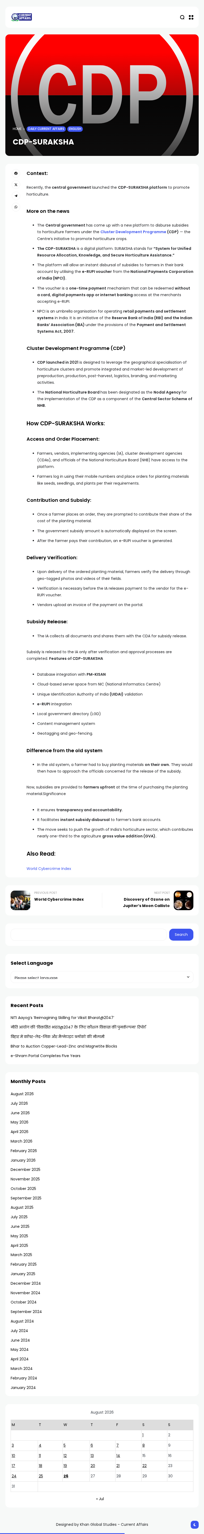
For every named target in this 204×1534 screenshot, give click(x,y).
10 (13, 1455)
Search (181, 934)
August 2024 (22, 1321)
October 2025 (23, 1188)
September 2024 (26, 1311)
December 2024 (26, 1283)
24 (14, 1476)
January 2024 (23, 1387)
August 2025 (22, 1207)
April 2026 (19, 1131)
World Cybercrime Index (49, 868)
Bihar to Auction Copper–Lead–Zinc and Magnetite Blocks (64, 1046)
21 (118, 1465)
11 (40, 1455)
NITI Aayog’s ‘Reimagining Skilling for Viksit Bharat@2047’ (62, 1017)
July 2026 (19, 1103)
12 (65, 1455)
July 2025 (19, 1217)
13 (92, 1455)
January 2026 (23, 1160)
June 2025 (20, 1226)
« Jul (100, 1498)
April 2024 (20, 1359)
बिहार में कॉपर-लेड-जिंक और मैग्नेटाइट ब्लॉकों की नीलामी (57, 1036)
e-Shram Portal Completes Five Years (45, 1055)
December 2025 (25, 1169)
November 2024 (25, 1293)
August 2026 (22, 1094)
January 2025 (23, 1273)
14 (118, 1455)
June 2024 (20, 1340)
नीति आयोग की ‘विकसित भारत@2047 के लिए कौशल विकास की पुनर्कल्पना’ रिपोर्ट (78, 1027)
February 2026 (24, 1150)
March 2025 (21, 1254)
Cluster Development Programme (133, 231)
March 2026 (21, 1141)
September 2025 (26, 1198)
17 (13, 1465)
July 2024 (19, 1330)
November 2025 (25, 1179)
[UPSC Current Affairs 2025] (21, 17)
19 (65, 1465)
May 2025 (19, 1236)
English (75, 129)
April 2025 (19, 1245)
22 (144, 1465)
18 (40, 1465)
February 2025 (24, 1264)
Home (17, 129)
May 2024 (20, 1349)
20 (93, 1465)
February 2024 (24, 1378)
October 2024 (24, 1302)
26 (65, 1476)
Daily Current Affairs (46, 129)
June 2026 (20, 1113)
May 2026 (19, 1122)
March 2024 (22, 1368)
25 (41, 1476)
